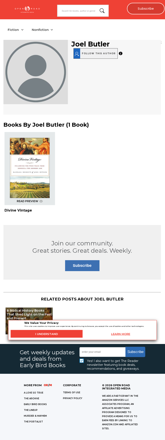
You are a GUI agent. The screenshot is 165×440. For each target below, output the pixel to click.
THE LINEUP (31, 410)
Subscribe (146, 9)
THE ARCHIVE (31, 398)
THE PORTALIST (33, 421)
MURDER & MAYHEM (35, 415)
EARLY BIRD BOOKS (35, 404)
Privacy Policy (72, 398)
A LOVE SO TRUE (33, 392)
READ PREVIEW (27, 201)
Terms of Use (71, 392)
